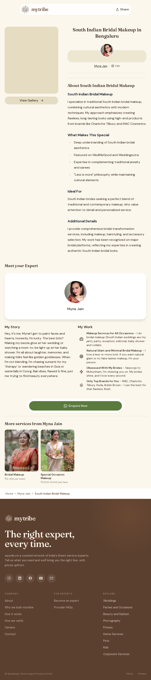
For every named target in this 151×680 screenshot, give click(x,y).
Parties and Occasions (118, 607)
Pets (106, 641)
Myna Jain (100, 66)
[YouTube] (41, 578)
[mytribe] (25, 9)
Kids (106, 647)
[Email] (51, 578)
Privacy (142, 673)
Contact (10, 634)
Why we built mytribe (19, 607)
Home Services (113, 634)
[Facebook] (30, 578)
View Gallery (29, 100)
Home (9, 493)
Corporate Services (116, 654)
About (9, 600)
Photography (111, 620)
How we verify (14, 620)
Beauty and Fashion (116, 614)
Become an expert (66, 600)
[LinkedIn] (19, 578)
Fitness (108, 627)
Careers (10, 627)
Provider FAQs (63, 607)
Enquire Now (78, 406)
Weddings (109, 600)
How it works (13, 614)
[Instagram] (9, 578)
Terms (129, 673)
